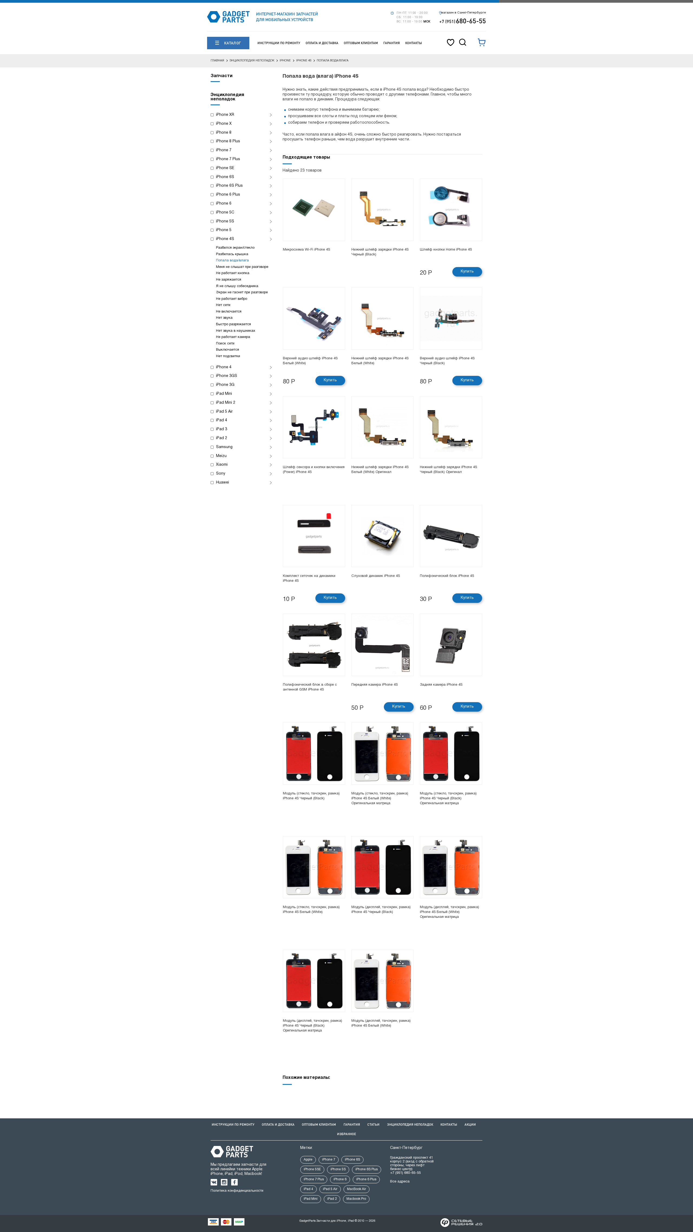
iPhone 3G (225, 385)
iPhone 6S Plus (229, 186)
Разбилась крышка (232, 254)
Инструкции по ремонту (278, 43)
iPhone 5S (225, 221)
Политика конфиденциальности (237, 1190)
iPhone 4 (223, 367)
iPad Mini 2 (225, 403)
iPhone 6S (225, 177)
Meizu (221, 456)
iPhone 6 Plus (228, 194)
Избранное (346, 1134)
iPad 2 (221, 438)
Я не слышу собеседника (237, 286)
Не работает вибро (231, 299)
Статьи (373, 1124)
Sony (220, 473)
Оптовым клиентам (361, 43)
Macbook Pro (356, 1198)
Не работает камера (233, 337)
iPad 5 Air (224, 411)
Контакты (413, 43)
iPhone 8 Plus (228, 141)
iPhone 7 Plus (228, 159)
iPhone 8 (223, 132)
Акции (470, 1124)
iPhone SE (225, 168)
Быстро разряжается (233, 324)
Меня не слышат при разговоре (242, 267)
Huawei (222, 482)
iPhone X (224, 124)
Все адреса (400, 1181)
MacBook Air (356, 1189)
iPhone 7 (223, 150)
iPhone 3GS (226, 376)
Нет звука (224, 318)
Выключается (227, 349)
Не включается (228, 311)
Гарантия (391, 43)
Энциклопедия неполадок (410, 1124)
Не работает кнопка (232, 273)
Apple (308, 1159)
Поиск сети (225, 343)
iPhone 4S (225, 239)
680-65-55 (462, 21)
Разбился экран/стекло (235, 247)
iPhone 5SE (312, 1169)
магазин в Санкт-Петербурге (463, 12)
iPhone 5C (225, 212)
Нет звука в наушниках (235, 331)
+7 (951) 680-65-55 (405, 1173)
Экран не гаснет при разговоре (242, 292)
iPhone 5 (223, 230)
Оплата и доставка (322, 43)
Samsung (224, 447)
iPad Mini (224, 394)
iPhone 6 (223, 203)
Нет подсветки (228, 356)
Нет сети (223, 305)
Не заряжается (228, 279)
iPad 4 (221, 420)
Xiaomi (222, 464)
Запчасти (222, 76)
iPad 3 (221, 429)
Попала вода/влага (232, 260)
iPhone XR (225, 115)
